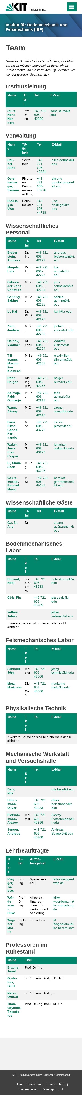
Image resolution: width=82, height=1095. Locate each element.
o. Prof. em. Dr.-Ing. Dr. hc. (44, 978)
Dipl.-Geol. (27, 689)
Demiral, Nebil (13, 581)
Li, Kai (12, 311)
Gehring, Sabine (14, 299)
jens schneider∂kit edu (63, 286)
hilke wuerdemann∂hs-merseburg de (63, 903)
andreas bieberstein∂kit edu (64, 256)
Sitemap (48, 1089)
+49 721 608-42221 (41, 165)
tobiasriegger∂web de (63, 881)
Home (19, 1084)
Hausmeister (27, 203)
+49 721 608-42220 (40, 114)
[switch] (54, 6)
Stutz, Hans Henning (11, 116)
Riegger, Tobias (10, 884)
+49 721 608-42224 (42, 286)
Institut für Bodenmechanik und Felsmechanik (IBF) (40, 9)
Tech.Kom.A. (27, 584)
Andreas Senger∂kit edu (62, 831)
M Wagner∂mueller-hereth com (63, 924)
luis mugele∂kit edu (61, 271)
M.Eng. (28, 395)
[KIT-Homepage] (16, 6)
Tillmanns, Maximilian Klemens (14, 363)
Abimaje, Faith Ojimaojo (14, 396)
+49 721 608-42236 (42, 359)
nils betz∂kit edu (62, 789)
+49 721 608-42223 (42, 271)
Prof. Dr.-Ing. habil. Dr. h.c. (44, 1004)
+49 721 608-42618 (42, 396)
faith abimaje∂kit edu (62, 396)
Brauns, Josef (13, 969)
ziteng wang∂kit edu (63, 409)
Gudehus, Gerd (12, 982)
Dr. (27, 522)
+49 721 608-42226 (42, 315)
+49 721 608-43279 (42, 426)
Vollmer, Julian (13, 614)
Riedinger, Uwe (12, 204)
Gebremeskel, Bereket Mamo (13, 483)
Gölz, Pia (14, 597)
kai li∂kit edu (63, 311)
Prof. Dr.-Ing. (26, 114)
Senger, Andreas (13, 831)
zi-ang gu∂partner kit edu (64, 526)
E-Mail (55, 95)
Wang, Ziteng (12, 409)
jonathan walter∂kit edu (64, 446)
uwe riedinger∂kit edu (60, 204)
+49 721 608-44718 (41, 206)
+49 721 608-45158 (42, 481)
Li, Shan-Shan (14, 465)
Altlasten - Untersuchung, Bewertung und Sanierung (39, 905)
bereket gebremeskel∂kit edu (64, 481)
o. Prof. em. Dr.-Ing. (39, 993)
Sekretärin (27, 162)
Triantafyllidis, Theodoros (14, 1009)
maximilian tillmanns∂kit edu (63, 359)
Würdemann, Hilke (11, 905)
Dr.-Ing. (27, 254)
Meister (27, 671)
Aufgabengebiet (38, 861)
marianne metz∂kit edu (60, 685)
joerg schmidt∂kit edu (62, 671)
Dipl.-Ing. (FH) (28, 382)
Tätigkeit (25, 148)
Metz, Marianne (14, 685)
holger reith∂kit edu (63, 380)
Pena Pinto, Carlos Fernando (12, 429)
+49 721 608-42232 (42, 330)
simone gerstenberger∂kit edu (63, 182)
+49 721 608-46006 (40, 672)
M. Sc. (27, 424)
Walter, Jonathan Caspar (12, 450)
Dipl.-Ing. (22, 922)
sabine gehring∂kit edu (62, 300)
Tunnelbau (37, 920)
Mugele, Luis (13, 269)
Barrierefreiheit (28, 1089)
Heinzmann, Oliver (12, 804)
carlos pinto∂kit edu (63, 424)
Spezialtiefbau (38, 881)
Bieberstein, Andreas (13, 256)
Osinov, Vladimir (13, 343)
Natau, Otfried (12, 995)
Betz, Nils (11, 791)
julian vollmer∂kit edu (62, 614)
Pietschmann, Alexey (13, 818)
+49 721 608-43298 (42, 467)
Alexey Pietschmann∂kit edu (62, 818)
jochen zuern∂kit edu (63, 328)
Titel (24, 99)
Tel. (37, 95)
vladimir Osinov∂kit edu (61, 345)
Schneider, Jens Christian (14, 286)
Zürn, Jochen (13, 328)
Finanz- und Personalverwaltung (27, 186)
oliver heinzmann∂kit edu (61, 804)
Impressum (35, 1084)
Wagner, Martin (11, 925)
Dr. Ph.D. (29, 313)
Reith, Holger (12, 380)
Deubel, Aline (11, 164)
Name (11, 95)
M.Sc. (28, 284)
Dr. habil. (29, 343)
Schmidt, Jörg (14, 671)
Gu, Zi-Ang (12, 524)
